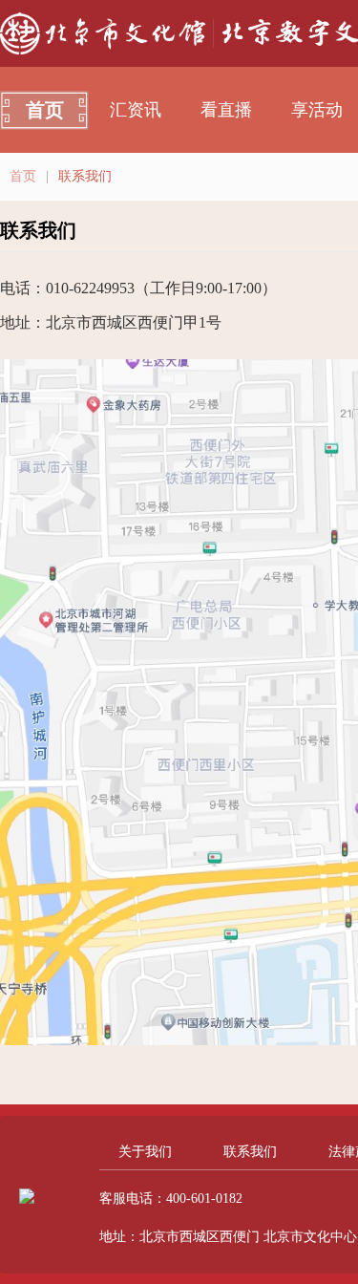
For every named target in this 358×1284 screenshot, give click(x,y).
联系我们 (250, 1152)
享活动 (317, 109)
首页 (45, 109)
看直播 (226, 109)
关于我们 (145, 1152)
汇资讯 (135, 109)
